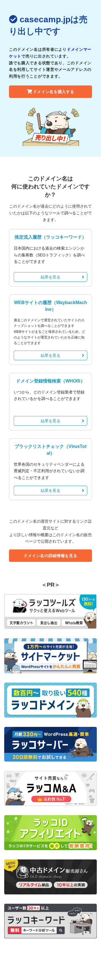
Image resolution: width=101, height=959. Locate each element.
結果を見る (50, 277)
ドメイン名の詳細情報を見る (50, 555)
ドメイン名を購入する (53, 91)
